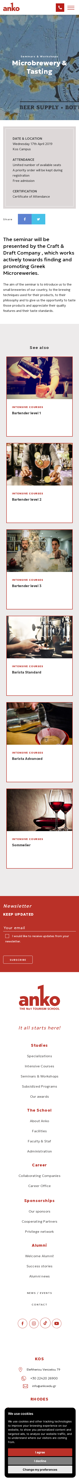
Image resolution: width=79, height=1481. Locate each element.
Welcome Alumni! (39, 1256)
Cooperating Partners (40, 1221)
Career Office (39, 1186)
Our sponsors (40, 1211)
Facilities (39, 1131)
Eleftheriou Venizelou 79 (43, 1369)
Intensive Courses (39, 1066)
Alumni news (39, 1276)
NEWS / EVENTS (39, 1293)
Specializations (39, 1056)
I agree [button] (40, 1452)
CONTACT (39, 1304)
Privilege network (39, 1231)
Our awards (39, 1096)
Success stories (40, 1266)
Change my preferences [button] (40, 1469)
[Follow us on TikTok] (45, 1327)
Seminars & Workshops (40, 1076)
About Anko (39, 1121)
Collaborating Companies (39, 1176)
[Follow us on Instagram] (34, 1327)
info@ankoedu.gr (44, 1386)
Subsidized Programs (39, 1086)
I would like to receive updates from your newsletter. (37, 938)
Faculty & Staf (39, 1141)
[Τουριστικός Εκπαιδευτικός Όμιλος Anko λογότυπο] (17, 10)
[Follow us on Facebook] (22, 1327)
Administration (39, 1151)
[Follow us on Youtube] (56, 1327)
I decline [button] (40, 1461)
